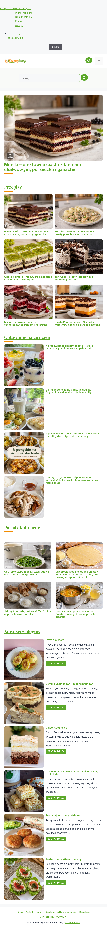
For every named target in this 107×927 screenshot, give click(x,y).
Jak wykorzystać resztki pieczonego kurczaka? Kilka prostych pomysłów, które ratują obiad (72, 480)
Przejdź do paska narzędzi (15, 8)
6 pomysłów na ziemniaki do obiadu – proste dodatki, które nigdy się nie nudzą (73, 435)
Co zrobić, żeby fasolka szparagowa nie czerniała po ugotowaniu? (26, 573)
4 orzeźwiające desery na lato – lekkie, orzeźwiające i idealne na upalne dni (70, 347)
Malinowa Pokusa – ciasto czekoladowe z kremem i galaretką (25, 323)
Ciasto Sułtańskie (56, 727)
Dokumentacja (23, 16)
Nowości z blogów (22, 631)
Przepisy (13, 187)
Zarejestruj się (16, 37)
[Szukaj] (84, 77)
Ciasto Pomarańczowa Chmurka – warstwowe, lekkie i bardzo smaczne (77, 323)
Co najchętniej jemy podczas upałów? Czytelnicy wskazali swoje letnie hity (69, 391)
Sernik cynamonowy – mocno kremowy (70, 683)
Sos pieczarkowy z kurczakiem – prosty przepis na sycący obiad (74, 233)
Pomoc (19, 21)
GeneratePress (72, 922)
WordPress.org (23, 12)
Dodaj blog (84, 912)
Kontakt (29, 912)
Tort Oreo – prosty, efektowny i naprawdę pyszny (74, 278)
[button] (89, 61)
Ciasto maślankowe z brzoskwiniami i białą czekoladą (72, 773)
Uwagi (19, 25)
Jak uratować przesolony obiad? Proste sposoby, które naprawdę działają (76, 614)
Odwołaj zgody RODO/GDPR (53, 916)
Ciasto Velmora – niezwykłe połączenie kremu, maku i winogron (28, 278)
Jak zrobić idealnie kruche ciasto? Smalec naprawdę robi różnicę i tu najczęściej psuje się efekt (77, 574)
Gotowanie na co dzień (27, 337)
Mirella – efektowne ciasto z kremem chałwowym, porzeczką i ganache (42, 167)
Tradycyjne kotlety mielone (63, 815)
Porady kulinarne (22, 527)
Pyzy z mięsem (55, 639)
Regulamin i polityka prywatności (60, 912)
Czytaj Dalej (56, 663)
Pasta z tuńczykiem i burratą (63, 859)
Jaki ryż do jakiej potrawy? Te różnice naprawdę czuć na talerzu (27, 613)
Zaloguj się (14, 33)
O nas (20, 912)
